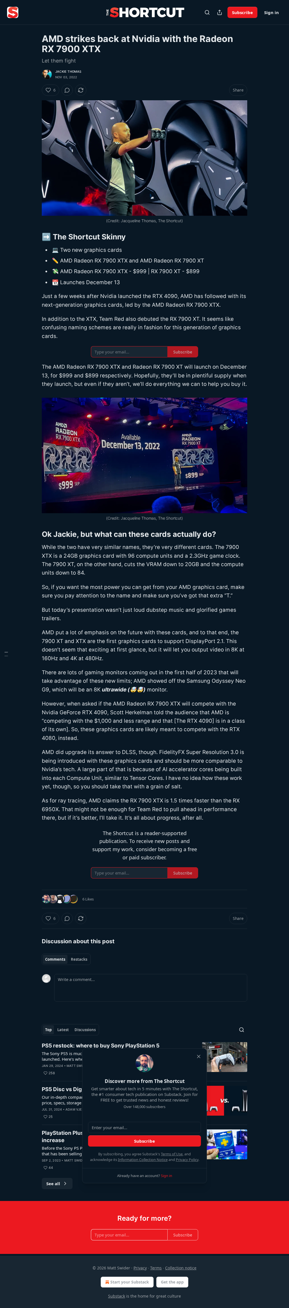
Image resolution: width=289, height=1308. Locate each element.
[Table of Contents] (6, 654)
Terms (156, 1268)
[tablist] (66, 959)
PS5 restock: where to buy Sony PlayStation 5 (100, 1045)
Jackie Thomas (68, 72)
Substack (116, 1296)
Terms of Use (172, 1153)
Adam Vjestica (78, 1109)
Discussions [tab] (85, 1029)
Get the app (172, 1282)
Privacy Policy (187, 1159)
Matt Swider (78, 1066)
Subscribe (242, 12)
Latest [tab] (63, 1029)
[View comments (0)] (67, 90)
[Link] (33, 236)
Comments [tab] (55, 959)
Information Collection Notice (143, 1159)
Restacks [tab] (79, 959)
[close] (198, 1056)
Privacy (140, 1268)
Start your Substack (129, 1282)
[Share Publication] (219, 12)
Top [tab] (48, 1029)
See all (53, 1183)
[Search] (207, 12)
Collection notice (180, 1268)
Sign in (271, 12)
